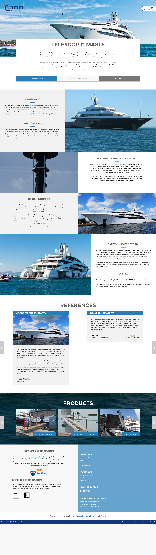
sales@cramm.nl (85, 480)
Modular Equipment (83, 516)
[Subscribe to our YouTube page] (89, 491)
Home (71, 516)
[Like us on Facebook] (81, 491)
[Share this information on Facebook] (81, 78)
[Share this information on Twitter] (88, 78)
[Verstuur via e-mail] (86, 78)
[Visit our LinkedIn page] (86, 491)
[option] (110, 121)
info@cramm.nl (84, 477)
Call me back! (119, 78)
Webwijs (20, 521)
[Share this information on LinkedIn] (83, 78)
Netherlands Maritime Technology (36, 457)
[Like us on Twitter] (84, 491)
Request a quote (37, 78)
